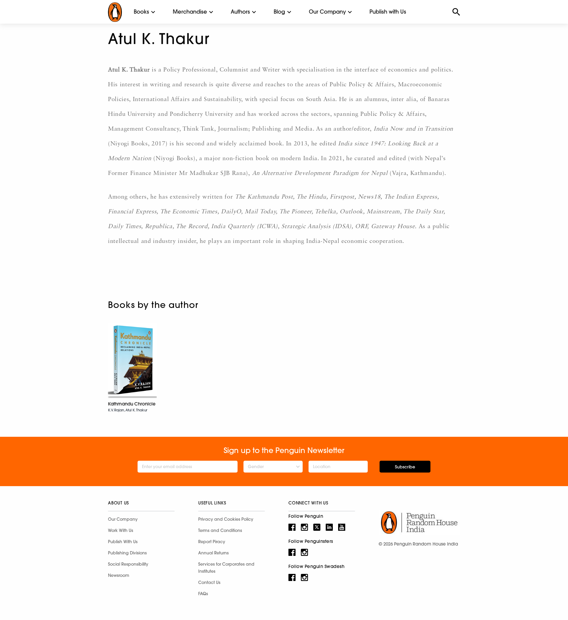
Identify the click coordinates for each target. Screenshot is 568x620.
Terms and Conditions (220, 530)
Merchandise (190, 11)
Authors (240, 11)
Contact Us (209, 582)
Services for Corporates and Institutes (226, 567)
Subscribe (405, 467)
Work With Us (120, 530)
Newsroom (118, 575)
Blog (279, 11)
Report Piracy (211, 541)
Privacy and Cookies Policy (225, 519)
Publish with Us (387, 11)
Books (141, 11)
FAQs (203, 593)
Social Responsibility (128, 564)
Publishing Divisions (127, 553)
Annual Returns (213, 553)
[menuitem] (141, 12)
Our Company (327, 11)
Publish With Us (123, 541)
